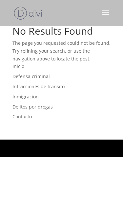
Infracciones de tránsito (38, 86)
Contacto (22, 116)
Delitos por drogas (32, 107)
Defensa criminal (31, 76)
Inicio (18, 66)
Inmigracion (25, 96)
